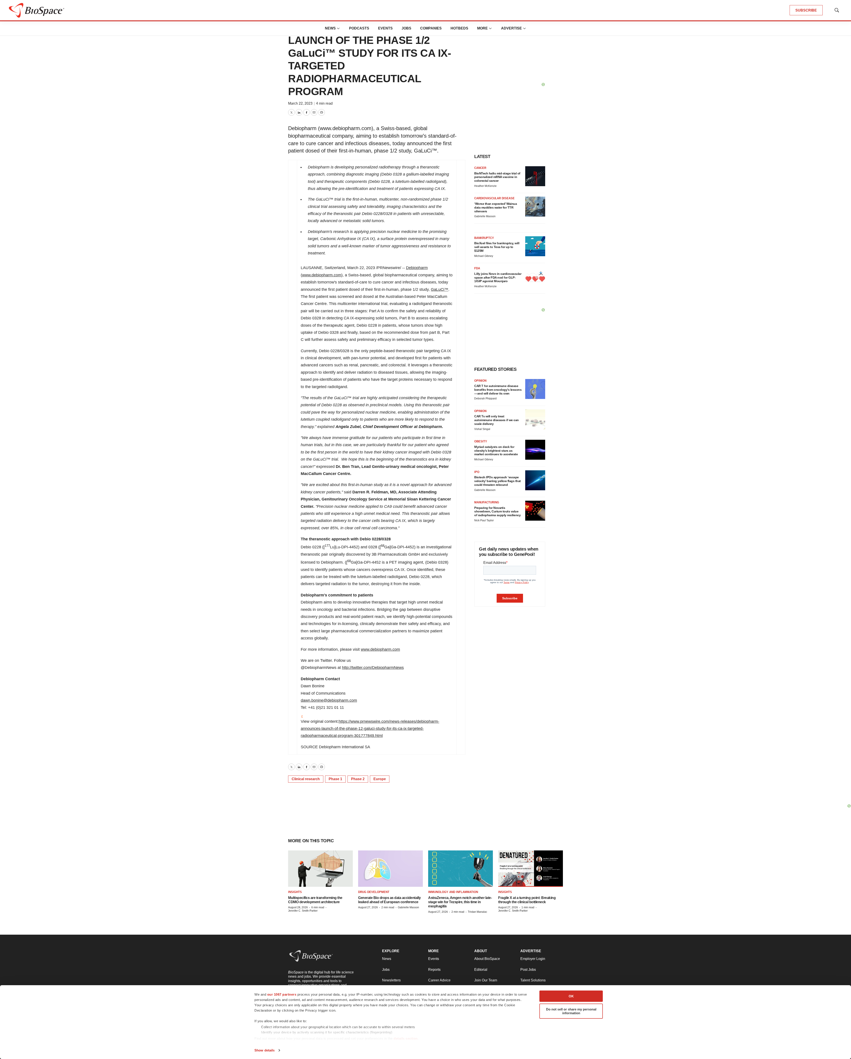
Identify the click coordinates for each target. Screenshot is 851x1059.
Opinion (480, 380)
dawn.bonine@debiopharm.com (329, 700)
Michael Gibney (483, 256)
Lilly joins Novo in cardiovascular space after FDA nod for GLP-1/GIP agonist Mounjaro (497, 277)
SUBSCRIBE (806, 10)
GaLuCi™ (439, 289)
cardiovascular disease (494, 198)
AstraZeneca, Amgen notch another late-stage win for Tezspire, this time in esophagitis (460, 902)
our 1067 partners (282, 994)
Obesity (480, 441)
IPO (476, 472)
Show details (264, 1050)
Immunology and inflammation (453, 892)
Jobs (406, 28)
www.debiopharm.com (321, 275)
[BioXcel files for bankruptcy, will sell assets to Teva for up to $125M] (535, 246)
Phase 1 (335, 779)
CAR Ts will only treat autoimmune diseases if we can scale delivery (496, 420)
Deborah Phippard (485, 398)
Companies (431, 28)
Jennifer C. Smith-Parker (303, 910)
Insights (295, 892)
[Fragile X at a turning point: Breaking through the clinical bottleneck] (530, 868)
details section (406, 1038)
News (330, 28)
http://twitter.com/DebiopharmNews (373, 667)
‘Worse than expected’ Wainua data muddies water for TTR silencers (495, 207)
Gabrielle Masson (485, 216)
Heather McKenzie (485, 186)
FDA (477, 268)
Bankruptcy (484, 238)
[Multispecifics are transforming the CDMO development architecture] (320, 868)
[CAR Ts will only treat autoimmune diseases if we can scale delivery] (535, 419)
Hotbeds (459, 28)
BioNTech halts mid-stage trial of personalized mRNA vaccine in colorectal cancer (497, 177)
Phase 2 (358, 779)
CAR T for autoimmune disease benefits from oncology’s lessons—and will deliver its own (497, 389)
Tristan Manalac (477, 911)
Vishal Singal (482, 429)
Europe (379, 779)
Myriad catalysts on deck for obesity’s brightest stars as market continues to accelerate (496, 450)
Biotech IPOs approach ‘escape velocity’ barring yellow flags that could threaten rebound (497, 481)
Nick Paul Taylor (484, 520)
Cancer (480, 168)
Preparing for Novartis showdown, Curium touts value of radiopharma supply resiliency (497, 511)
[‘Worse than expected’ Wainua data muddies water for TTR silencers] (535, 207)
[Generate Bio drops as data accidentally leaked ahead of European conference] (390, 868)
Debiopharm (417, 268)
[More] (338, 28)
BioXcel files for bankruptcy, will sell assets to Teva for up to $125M (496, 246)
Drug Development (373, 892)
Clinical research (306, 779)
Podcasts (359, 28)
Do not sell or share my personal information (571, 1011)
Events (385, 28)
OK (571, 996)
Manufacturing (486, 502)
